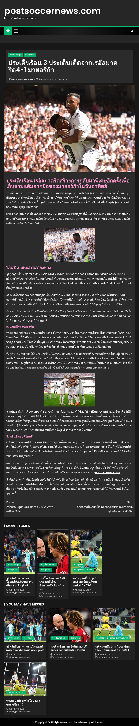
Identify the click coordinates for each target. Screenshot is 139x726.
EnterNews (80, 722)
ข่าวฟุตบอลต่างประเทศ (83, 570)
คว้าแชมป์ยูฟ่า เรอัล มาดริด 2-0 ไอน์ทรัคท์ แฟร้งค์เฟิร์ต (30, 506)
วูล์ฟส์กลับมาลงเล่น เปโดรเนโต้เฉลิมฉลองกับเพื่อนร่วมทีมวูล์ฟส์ (19, 582)
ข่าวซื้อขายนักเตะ (48, 564)
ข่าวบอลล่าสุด (15, 55)
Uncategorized (16, 692)
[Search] (132, 31)
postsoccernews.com (52, 11)
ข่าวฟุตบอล (30, 55)
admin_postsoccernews (22, 79)
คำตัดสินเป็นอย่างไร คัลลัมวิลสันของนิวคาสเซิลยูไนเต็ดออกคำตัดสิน (105, 506)
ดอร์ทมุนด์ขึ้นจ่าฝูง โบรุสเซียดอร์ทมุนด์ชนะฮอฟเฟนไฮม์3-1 (85, 582)
